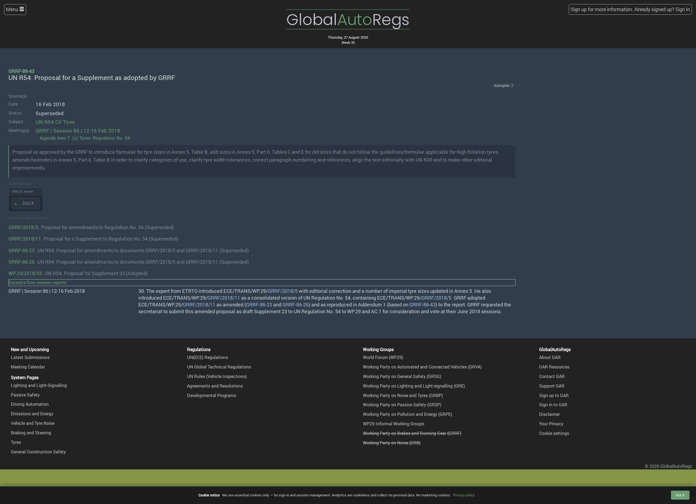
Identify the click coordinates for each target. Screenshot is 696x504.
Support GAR (551, 386)
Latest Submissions (30, 357)
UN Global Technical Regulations (219, 367)
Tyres (16, 442)
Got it (680, 495)
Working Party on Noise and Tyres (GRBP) (403, 395)
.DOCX (27, 203)
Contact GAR (552, 376)
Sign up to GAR (554, 395)
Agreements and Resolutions (215, 386)
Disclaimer (549, 414)
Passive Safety (25, 395)
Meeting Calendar (28, 367)
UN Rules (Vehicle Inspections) (217, 376)
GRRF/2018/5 (23, 227)
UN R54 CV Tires (55, 121)
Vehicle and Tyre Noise (32, 423)
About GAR (550, 357)
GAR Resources (554, 367)
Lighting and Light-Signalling (39, 385)
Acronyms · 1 (503, 85)
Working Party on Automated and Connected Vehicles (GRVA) (422, 367)
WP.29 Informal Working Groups (393, 424)
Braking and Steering (31, 433)
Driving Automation (30, 404)
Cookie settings (554, 433)
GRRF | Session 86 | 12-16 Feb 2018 (78, 130)
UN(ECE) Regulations (207, 357)
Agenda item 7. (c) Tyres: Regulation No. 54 (85, 138)
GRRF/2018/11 (24, 238)
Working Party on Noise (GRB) (392, 443)
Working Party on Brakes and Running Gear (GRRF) (412, 433)
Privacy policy (464, 495)
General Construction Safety (38, 452)
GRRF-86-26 (21, 262)
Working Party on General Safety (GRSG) (402, 376)
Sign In (682, 9)
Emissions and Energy (32, 414)
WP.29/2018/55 (25, 273)
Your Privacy (551, 424)
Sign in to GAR (553, 405)
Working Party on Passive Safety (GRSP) (402, 405)
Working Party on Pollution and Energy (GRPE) (407, 414)
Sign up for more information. (602, 9)
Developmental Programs (211, 395)
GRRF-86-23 (21, 250)
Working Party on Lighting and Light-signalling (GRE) (414, 386)
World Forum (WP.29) (383, 357)
